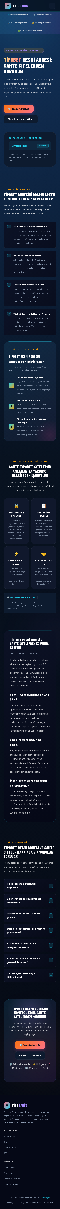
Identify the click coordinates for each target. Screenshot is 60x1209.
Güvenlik (7, 1142)
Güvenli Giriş (9, 1173)
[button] (30, 885)
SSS (5, 1153)
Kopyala (42, 146)
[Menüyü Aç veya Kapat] (52, 6)
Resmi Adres (9, 1136)
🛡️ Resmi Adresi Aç (18, 108)
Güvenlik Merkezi (11, 1184)
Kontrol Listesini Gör (30, 1055)
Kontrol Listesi (10, 1147)
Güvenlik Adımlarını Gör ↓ (21, 119)
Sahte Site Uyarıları (12, 1178)
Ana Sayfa (46, 1197)
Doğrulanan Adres (12, 1167)
